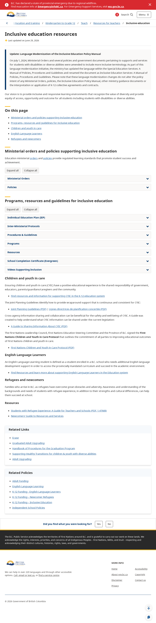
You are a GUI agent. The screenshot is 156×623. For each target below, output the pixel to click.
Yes (99, 524)
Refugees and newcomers (26, 139)
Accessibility (141, 568)
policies (47, 158)
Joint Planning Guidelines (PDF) (28, 309)
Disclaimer (117, 580)
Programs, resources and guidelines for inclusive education (45, 123)
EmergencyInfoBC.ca (50, 6)
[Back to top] (148, 607)
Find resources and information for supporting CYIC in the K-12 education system (58, 296)
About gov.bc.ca (120, 574)
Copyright (140, 574)
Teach (84, 23)
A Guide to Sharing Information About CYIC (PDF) (39, 326)
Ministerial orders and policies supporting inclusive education (46, 117)
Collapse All (30, 170)
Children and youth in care (26, 128)
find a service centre (49, 575)
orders (34, 158)
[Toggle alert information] (117, 14)
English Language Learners (26, 133)
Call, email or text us (24, 575)
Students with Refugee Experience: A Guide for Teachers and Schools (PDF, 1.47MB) (59, 410)
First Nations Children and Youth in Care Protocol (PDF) (42, 347)
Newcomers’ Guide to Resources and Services (37, 416)
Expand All (13, 170)
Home (114, 568)
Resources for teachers (106, 23)
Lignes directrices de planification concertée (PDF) (78, 309)
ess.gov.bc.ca (116, 6)
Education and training (26, 23)
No (109, 524)
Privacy (115, 585)
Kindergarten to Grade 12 (60, 23)
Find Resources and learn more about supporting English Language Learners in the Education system (69, 372)
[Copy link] (148, 617)
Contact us (140, 580)
